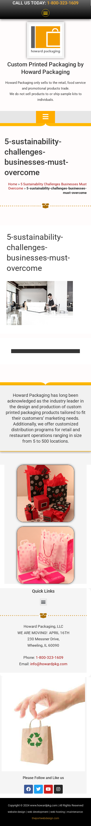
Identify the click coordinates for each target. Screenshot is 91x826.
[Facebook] (28, 789)
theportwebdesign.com (45, 818)
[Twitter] (38, 789)
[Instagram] (58, 789)
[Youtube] (48, 789)
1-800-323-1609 (62, 3)
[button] (45, 13)
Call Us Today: (30, 3)
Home (12, 184)
